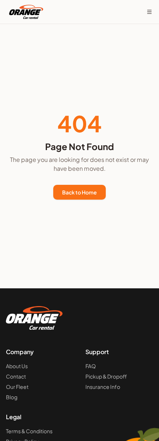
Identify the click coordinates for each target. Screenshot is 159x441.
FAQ (90, 366)
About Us (17, 366)
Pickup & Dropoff (106, 376)
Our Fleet (17, 386)
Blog (11, 397)
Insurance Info (102, 386)
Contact (16, 376)
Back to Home (79, 192)
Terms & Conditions (29, 431)
